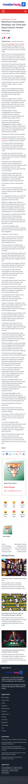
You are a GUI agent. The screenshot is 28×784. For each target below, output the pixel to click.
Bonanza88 (10, 44)
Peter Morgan (9, 487)
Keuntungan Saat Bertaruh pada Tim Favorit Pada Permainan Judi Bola (12, 614)
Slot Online (13, 19)
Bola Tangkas (5, 697)
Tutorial (4, 731)
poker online (14, 770)
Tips (3, 728)
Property (4, 717)
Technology (5, 725)
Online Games (5, 708)
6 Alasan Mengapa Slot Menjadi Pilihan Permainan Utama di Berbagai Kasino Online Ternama (13, 748)
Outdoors (4, 711)
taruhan (21, 44)
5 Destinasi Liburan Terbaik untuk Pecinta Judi (14, 579)
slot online (5, 773)
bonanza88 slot (7, 768)
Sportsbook (5, 722)
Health (3, 703)
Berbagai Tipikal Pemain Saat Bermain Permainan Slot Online (12, 758)
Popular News (5, 19)
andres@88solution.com (14, 491)
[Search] (25, 11)
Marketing (4, 706)
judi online (5, 770)
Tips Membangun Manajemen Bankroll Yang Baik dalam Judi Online (13, 651)
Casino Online (5, 700)
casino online (18, 768)
